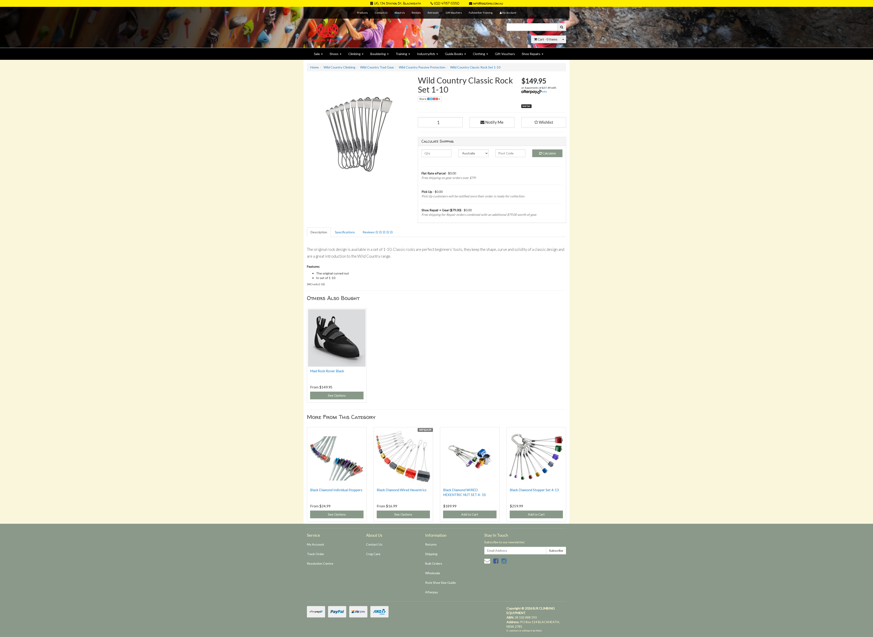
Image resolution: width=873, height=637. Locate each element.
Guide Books (454, 54)
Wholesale (432, 573)
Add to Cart (469, 514)
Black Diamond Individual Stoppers (336, 490)
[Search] (561, 27)
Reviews (369, 232)
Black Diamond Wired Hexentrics (401, 490)
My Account (315, 544)
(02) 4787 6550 (446, 3)
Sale (317, 54)
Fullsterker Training (480, 12)
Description (319, 232)
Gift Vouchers (454, 12)
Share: (423, 99)
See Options (337, 395)
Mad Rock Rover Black (327, 371)
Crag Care (373, 554)
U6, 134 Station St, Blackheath (397, 3)
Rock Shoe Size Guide (440, 582)
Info (544, 91)
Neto (539, 630)
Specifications (345, 232)
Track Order (315, 554)
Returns (431, 544)
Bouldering (378, 54)
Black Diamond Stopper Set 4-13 (534, 490)
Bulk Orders (433, 563)
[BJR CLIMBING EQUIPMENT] (327, 30)
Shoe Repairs (531, 54)
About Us (399, 12)
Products (362, 12)
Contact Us (381, 12)
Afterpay (431, 592)
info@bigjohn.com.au (487, 3)
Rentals (416, 12)
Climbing (354, 54)
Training (402, 54)
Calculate (549, 153)
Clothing (479, 54)
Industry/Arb (426, 54)
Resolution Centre (320, 563)
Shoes (334, 54)
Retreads (433, 12)
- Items (547, 39)
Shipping (431, 554)
